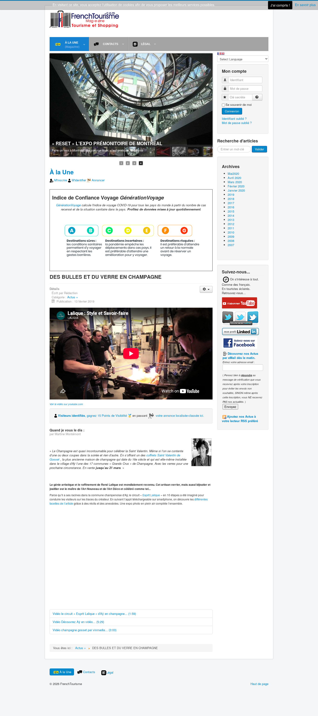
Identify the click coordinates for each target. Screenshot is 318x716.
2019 (231, 194)
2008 (231, 240)
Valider (259, 149)
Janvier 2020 (236, 190)
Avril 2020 (234, 178)
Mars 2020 (235, 182)
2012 (231, 224)
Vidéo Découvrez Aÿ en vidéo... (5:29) (78, 622)
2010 (231, 232)
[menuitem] (69, 44)
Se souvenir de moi (239, 105)
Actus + (72, 297)
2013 (231, 219)
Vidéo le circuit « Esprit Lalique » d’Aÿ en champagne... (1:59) (94, 613)
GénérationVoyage (68, 205)
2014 (231, 215)
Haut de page (259, 684)
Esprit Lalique (151, 495)
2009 (231, 236)
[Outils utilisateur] (206, 289)
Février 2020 (236, 186)
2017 (231, 203)
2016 (231, 207)
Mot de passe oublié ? (237, 122)
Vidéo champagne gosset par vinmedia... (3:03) (84, 630)
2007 (231, 245)
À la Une (62, 172)
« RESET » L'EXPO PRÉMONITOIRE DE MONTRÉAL (107, 143)
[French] (219, 53)
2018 (231, 198)
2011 (231, 228)
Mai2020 (233, 173)
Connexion (232, 111)
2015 (231, 211)
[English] (223, 53)
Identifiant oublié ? (234, 118)
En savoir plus (305, 4)
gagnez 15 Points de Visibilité (107, 415)
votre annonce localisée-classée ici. (180, 415)
